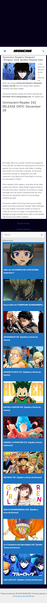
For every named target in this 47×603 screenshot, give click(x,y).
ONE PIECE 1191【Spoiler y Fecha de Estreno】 (22, 477)
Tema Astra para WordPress (23, 596)
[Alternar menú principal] (4, 50)
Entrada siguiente (23, 229)
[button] (43, 51)
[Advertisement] (23, 23)
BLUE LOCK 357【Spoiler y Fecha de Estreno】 (22, 580)
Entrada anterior (23, 223)
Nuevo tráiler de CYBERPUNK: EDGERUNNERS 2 (23, 305)
